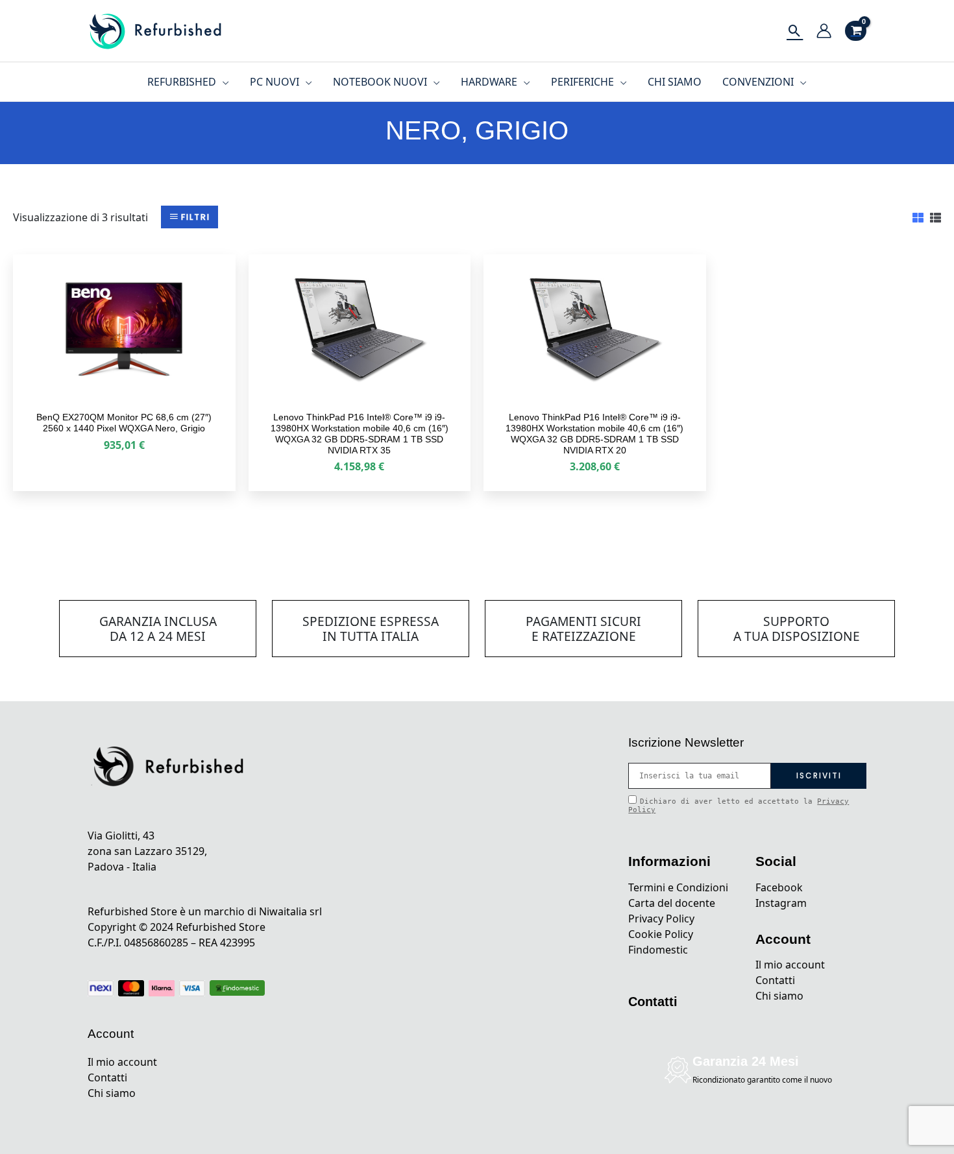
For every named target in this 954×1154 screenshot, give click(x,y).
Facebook (779, 887)
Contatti (107, 1077)
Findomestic (658, 950)
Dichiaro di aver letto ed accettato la (738, 805)
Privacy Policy (661, 918)
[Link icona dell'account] (824, 31)
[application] (222, 81)
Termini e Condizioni (678, 887)
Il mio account (122, 1062)
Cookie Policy (660, 934)
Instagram (781, 903)
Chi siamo (112, 1093)
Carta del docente (671, 903)
